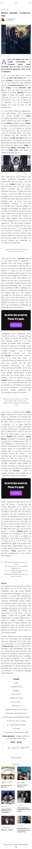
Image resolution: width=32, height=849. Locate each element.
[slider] (9, 170)
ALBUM (2, 9)
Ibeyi (9, 747)
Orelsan (14, 748)
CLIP (2, 806)
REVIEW (7, 9)
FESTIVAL (3, 782)
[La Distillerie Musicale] (16, 3)
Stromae (23, 748)
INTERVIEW (8, 827)
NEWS (2, 783)
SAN (18, 748)
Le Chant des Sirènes (24, 747)
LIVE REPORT (9, 782)
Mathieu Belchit (11, 19)
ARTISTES (3, 827)
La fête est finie (14, 747)
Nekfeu (9, 748)
